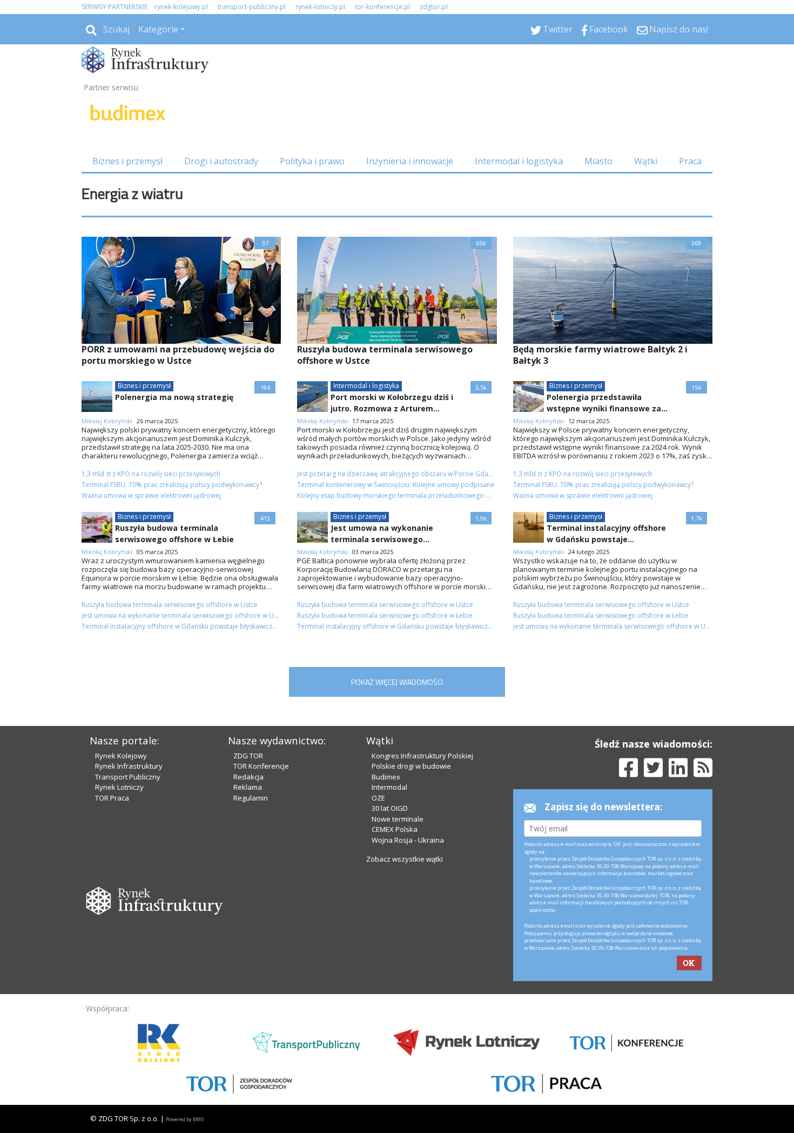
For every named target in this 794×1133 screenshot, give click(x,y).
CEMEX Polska (395, 829)
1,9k (481, 518)
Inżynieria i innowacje (409, 161)
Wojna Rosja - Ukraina (408, 840)
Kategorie (158, 29)
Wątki (645, 161)
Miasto (598, 161)
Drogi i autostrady (221, 161)
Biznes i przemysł (127, 161)
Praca (690, 161)
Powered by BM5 (185, 1119)
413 (265, 518)
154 (696, 387)
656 (481, 243)
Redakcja (248, 777)
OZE (378, 798)
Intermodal (389, 787)
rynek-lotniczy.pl (320, 6)
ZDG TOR (248, 756)
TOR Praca (112, 798)
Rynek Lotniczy (119, 787)
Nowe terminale (397, 819)
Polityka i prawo (312, 161)
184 (265, 387)
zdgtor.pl (434, 6)
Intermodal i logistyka (519, 161)
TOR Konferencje (261, 766)
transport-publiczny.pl (252, 6)
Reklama (247, 787)
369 (696, 243)
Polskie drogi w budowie (411, 766)
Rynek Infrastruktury (129, 766)
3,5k (481, 387)
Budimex (386, 777)
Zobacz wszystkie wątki (404, 859)
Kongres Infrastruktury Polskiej (422, 756)
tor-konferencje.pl (382, 6)
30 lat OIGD (390, 808)
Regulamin (250, 798)
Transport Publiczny (127, 777)
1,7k (696, 518)
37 (265, 243)
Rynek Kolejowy (121, 756)
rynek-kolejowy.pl (181, 6)
